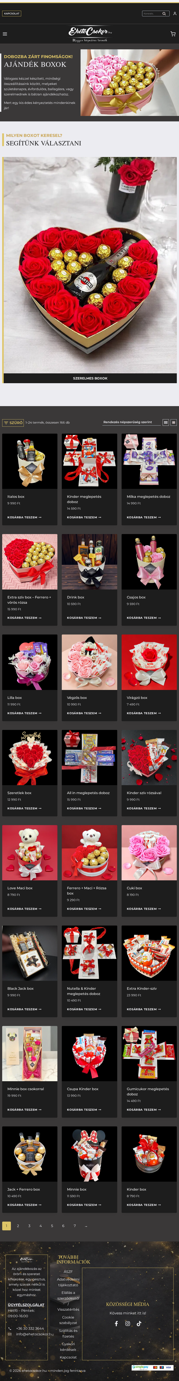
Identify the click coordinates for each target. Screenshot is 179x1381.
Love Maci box (20, 888)
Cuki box (134, 888)
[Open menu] (3, 33)
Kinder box (136, 1189)
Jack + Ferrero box (23, 1189)
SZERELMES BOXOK (90, 378)
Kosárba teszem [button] (22, 517)
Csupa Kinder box (82, 1089)
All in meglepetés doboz (88, 793)
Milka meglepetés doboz (148, 497)
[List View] (173, 422)
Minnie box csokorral (25, 1089)
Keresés (165, 15)
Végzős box (77, 698)
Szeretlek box (19, 793)
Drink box (75, 597)
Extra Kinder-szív (142, 988)
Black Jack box (20, 988)
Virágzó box (137, 698)
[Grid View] (166, 422)
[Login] (175, 13)
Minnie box (76, 1189)
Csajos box (136, 597)
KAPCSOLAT (11, 13)
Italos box (15, 497)
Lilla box (14, 698)
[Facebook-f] (116, 1323)
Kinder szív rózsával (144, 793)
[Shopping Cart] (174, 33)
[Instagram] (127, 1323)
